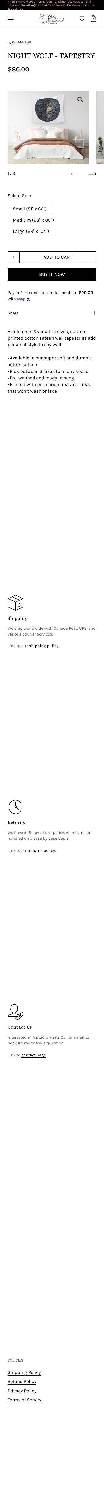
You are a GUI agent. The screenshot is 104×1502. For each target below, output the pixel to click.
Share (13, 313)
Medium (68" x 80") (33, 220)
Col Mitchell (21, 42)
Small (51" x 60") (30, 209)
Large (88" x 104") (31, 231)
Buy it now (52, 274)
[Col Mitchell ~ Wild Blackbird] (52, 19)
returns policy (42, 850)
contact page (33, 1055)
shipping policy (43, 645)
